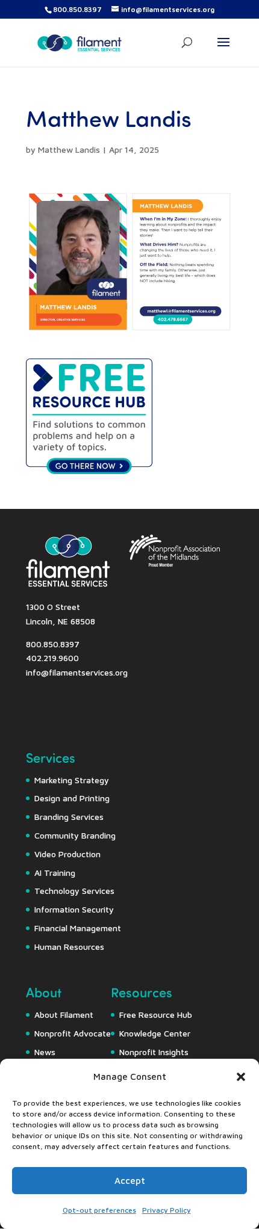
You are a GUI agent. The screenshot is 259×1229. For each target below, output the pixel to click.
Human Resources (69, 946)
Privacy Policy (166, 1210)
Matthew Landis (69, 149)
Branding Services (69, 817)
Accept (129, 1180)
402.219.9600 (52, 658)
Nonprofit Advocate (72, 1033)
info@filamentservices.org (77, 672)
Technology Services (74, 891)
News (44, 1052)
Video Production (67, 854)
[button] (241, 1077)
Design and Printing (72, 798)
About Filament (63, 1014)
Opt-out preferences (99, 1210)
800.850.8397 (77, 9)
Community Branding (75, 835)
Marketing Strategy (71, 780)
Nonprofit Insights (154, 1052)
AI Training (54, 872)
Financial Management (77, 928)
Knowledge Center (154, 1033)
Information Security (74, 909)
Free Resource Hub (155, 1014)
